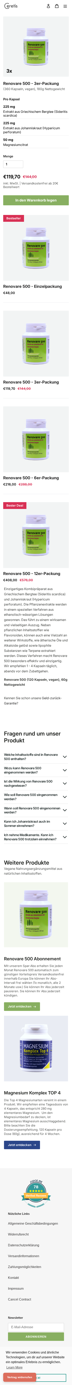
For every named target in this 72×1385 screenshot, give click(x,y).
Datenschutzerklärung (23, 1245)
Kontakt (13, 1277)
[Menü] (65, 6)
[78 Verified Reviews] (36, 1209)
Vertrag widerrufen (19, 1377)
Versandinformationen (23, 1256)
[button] (36, 248)
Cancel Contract (19, 1299)
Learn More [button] (14, 1367)
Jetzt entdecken (19, 1006)
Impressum (16, 1288)
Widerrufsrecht (18, 1234)
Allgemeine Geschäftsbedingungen (33, 1223)
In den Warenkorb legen (36, 200)
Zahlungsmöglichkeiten (24, 1267)
